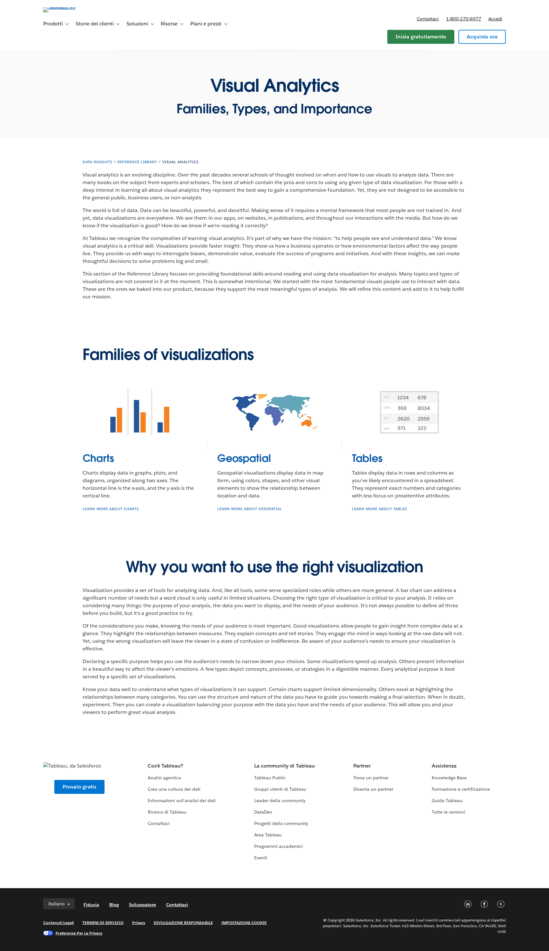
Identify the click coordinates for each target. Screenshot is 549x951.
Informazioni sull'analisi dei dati (182, 800)
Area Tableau (268, 835)
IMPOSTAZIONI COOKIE (244, 922)
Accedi (495, 19)
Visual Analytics (180, 162)
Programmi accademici (278, 846)
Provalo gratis (80, 786)
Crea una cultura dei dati (174, 789)
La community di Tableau (284, 765)
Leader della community (280, 800)
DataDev (263, 812)
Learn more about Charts (111, 509)
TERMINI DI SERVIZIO (103, 922)
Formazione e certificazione (461, 789)
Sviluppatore (142, 905)
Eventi (260, 858)
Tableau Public (270, 778)
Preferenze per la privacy (79, 933)
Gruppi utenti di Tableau (280, 789)
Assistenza (444, 765)
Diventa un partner (373, 789)
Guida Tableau (447, 800)
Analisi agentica (164, 778)
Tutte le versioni (448, 812)
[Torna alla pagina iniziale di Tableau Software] (70, 7)
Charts (98, 458)
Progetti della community (281, 823)
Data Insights (97, 162)
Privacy (138, 922)
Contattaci (428, 19)
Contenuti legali (58, 922)
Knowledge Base (449, 778)
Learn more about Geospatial (249, 509)
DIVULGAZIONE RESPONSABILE (183, 922)
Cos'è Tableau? (165, 765)
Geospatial (244, 458)
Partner (362, 765)
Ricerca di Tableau (167, 812)
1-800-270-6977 (463, 19)
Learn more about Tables (379, 509)
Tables (367, 458)
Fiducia (91, 905)
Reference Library (137, 162)
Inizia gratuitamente (421, 36)
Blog (114, 905)
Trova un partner (371, 778)
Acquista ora (482, 36)
